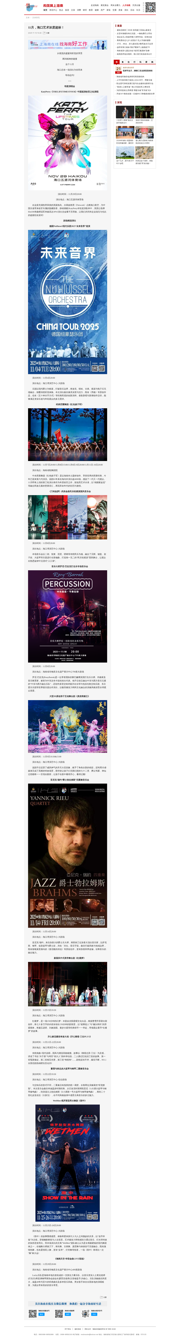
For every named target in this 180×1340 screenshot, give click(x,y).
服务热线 (78, 1329)
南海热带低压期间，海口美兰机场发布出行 (134, 54)
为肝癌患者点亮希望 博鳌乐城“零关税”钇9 (133, 90)
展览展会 (105, 5)
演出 (126, 10)
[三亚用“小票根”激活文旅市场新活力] (125, 112)
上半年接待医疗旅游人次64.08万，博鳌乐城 (134, 80)
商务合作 (88, 1329)
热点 (61, 10)
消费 (79, 10)
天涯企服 (136, 5)
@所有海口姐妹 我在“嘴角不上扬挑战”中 (133, 47)
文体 (73, 10)
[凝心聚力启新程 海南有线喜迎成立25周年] (144, 132)
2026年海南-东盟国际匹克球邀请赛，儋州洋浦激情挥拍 (124, 143)
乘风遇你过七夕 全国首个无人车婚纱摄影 (134, 40)
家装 (109, 10)
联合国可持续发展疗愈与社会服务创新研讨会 (134, 83)
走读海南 (95, 5)
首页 (45, 10)
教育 (91, 10)
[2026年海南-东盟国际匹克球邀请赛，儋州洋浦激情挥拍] (125, 132)
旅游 (67, 10)
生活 (138, 10)
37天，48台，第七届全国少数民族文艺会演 (135, 44)
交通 (114, 10)
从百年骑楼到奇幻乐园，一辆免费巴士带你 (134, 33)
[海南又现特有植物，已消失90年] (144, 112)
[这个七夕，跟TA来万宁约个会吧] (125, 152)
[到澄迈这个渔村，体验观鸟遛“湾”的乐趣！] (144, 152)
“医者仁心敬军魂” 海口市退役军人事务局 (133, 87)
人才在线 (126, 5)
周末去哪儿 (115, 5)
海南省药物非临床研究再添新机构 (130, 77)
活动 (132, 10)
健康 (97, 10)
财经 (85, 10)
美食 (120, 10)
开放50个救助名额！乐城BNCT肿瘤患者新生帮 (135, 94)
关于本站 (68, 1329)
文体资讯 (36, 17)
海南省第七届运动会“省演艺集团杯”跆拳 (133, 50)
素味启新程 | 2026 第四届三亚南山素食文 (134, 30)
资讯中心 (53, 10)
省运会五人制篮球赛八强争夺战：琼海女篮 (134, 37)
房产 (103, 10)
